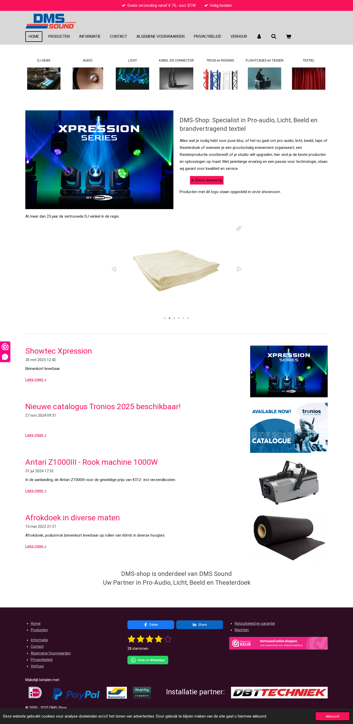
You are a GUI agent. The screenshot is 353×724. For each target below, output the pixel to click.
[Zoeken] (274, 36)
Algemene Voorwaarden (51, 653)
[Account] (259, 36)
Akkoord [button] (332, 716)
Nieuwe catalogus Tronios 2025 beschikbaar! (103, 406)
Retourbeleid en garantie (255, 623)
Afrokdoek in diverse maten (72, 517)
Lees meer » (35, 379)
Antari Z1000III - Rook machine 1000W (91, 462)
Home (36, 623)
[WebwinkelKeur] (278, 644)
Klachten (242, 630)
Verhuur (37, 666)
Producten (39, 630)
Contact (37, 646)
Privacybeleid (41, 660)
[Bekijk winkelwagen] (288, 36)
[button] (239, 228)
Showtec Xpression (58, 350)
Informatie (39, 640)
